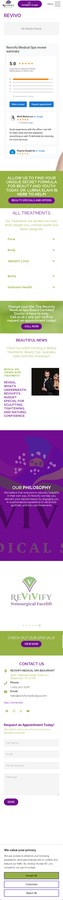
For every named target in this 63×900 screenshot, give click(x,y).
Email (14, 691)
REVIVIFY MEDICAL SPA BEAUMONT (32, 670)
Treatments (12, 375)
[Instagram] (14, 711)
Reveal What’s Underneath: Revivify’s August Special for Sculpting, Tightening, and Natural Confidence (15, 399)
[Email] (7, 691)
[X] (21, 711)
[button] (54, 4)
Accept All (31, 875)
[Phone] (7, 683)
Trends (8, 372)
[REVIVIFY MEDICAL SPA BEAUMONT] (7, 671)
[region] (31, 872)
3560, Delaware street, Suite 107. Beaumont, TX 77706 (29, 677)
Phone (14, 682)
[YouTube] (28, 711)
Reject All (31, 893)
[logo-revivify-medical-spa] (8, 4)
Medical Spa (11, 369)
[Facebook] (7, 711)
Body (18, 372)
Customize (31, 884)
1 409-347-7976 (37, 317)
